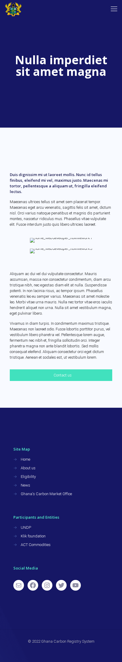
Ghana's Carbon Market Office (46, 494)
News (25, 485)
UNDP (26, 527)
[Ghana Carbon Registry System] (13, 8)
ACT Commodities (36, 544)
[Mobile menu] (114, 9)
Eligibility (28, 476)
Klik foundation (33, 536)
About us (28, 468)
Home (25, 459)
